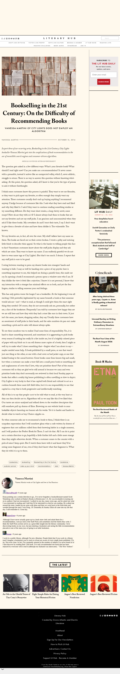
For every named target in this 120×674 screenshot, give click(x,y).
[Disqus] (39, 518)
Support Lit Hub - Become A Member (60, 658)
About (60, 635)
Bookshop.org (58, 666)
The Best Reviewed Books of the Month (105, 411)
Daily (104, 211)
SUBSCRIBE (103, 82)
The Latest (60, 564)
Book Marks (59, 45)
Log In (83, 45)
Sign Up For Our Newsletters (60, 639)
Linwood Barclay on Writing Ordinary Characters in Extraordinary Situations (104, 322)
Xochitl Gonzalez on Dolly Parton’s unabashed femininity (103, 230)
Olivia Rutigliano (105, 309)
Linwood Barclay (105, 329)
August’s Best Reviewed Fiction (103, 594)
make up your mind (27, 466)
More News (103, 255)
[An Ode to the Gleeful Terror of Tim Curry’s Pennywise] (16, 587)
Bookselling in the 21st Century (45, 462)
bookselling (26, 462)
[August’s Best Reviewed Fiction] (104, 587)
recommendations (44, 466)
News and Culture (56, 43)
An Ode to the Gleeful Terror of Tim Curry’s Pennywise (16, 596)
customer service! (10, 466)
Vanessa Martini (10, 140)
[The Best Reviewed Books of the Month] (105, 386)
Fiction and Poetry (37, 43)
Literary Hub (60, 38)
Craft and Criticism (17, 43)
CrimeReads (72, 45)
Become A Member (74, 43)
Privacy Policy (60, 653)
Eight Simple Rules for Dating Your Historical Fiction (45, 596)
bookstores (64, 462)
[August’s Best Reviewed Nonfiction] (74, 587)
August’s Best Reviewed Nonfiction (74, 596)
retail (56, 466)
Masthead (60, 630)
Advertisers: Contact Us (60, 648)
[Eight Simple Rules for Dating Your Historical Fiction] (45, 587)
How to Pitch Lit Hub (60, 644)
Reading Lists (105, 43)
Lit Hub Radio (91, 43)
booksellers (13, 462)
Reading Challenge (42, 45)
